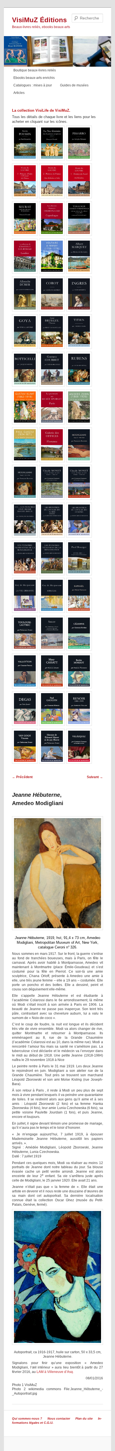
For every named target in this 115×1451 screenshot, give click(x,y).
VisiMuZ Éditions (39, 20)
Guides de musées (74, 85)
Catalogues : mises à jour (32, 85)
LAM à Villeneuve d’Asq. (55, 1372)
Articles (19, 93)
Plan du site (84, 1418)
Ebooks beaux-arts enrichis (34, 78)
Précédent (22, 777)
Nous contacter (58, 1418)
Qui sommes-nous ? (27, 1418)
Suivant (95, 777)
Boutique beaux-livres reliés (34, 70)
